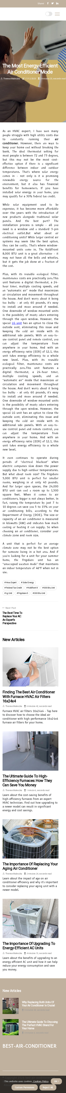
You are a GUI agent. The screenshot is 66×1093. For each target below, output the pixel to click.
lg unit (9, 593)
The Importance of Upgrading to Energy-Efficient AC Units (29, 945)
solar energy (28, 582)
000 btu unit (49, 588)
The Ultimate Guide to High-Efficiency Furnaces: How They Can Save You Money (27, 780)
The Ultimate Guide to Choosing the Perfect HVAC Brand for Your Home (40, 1025)
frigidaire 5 (23, 593)
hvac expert (11, 582)
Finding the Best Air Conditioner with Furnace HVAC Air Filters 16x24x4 (29, 696)
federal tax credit (14, 588)
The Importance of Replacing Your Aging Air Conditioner (30, 866)
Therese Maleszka (11, 78)
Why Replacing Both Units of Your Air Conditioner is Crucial (38, 1004)
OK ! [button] (56, 1081)
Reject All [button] (48, 1087)
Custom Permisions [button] (24, 1087)
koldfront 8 (33, 588)
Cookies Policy (40, 1081)
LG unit (17, 323)
